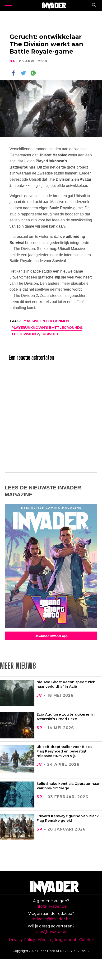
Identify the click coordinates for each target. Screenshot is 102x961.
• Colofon (85, 939)
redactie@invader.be (51, 919)
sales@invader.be (51, 931)
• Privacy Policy (21, 939)
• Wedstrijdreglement (56, 939)
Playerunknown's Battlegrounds (46, 327)
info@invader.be (51, 906)
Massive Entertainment (47, 321)
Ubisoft (51, 334)
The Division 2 (25, 334)
